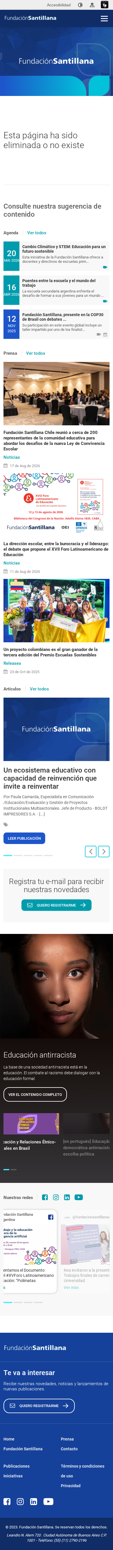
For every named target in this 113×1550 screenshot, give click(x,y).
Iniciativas (13, 1476)
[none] (80, 5)
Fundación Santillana (23, 1449)
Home (8, 1439)
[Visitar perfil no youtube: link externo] (78, 1197)
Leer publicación (24, 838)
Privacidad (71, 1485)
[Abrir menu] (104, 18)
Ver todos (36, 232)
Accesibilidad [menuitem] (59, 5)
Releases (12, 663)
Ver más (71, 1287)
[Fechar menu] (104, 8)
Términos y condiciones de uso (82, 1471)
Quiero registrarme (56, 905)
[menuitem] (80, 5)
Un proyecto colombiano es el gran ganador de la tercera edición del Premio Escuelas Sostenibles (50, 652)
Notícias (11, 457)
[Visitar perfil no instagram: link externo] (55, 1197)
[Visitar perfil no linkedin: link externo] (66, 1197)
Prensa (67, 1439)
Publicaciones (16, 1466)
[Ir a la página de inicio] (58, 18)
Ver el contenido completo (35, 1094)
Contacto (69, 1449)
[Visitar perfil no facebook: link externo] (44, 1197)
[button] (7, 855)
